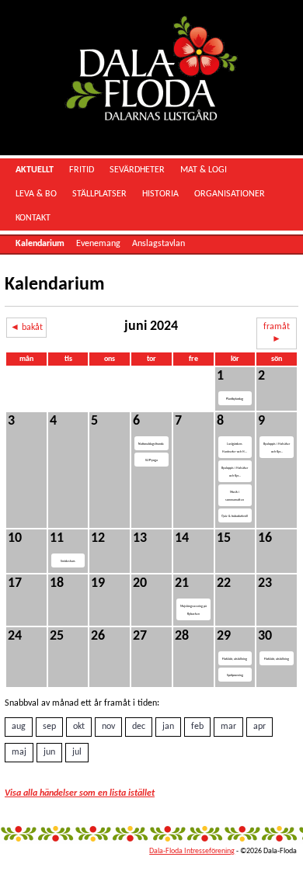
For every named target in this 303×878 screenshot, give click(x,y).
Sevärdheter (137, 170)
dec (138, 726)
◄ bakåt (26, 327)
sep (49, 726)
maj (19, 752)
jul (77, 752)
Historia (160, 194)
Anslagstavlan (158, 243)
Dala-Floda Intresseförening (192, 851)
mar (228, 726)
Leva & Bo (36, 194)
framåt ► (276, 333)
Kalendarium (40, 243)
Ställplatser (99, 194)
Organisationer (229, 194)
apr (259, 726)
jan (168, 726)
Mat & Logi (203, 170)
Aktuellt (35, 170)
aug (19, 726)
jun (49, 752)
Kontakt (33, 218)
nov (108, 726)
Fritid (81, 170)
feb (197, 726)
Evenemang (98, 243)
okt (79, 726)
